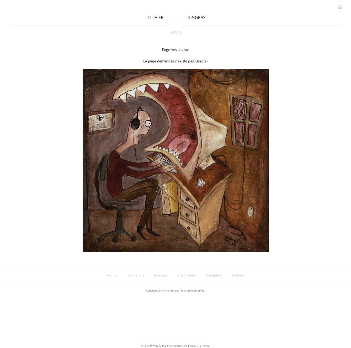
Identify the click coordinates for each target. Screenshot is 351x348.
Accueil (113, 275)
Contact (238, 275)
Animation (214, 275)
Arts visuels (186, 275)
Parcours (161, 275)
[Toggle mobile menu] (340, 7)
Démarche (136, 275)
